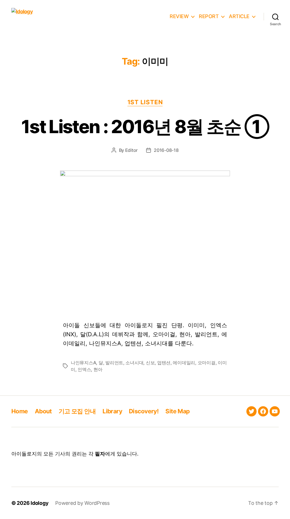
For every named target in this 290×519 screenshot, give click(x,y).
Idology (39, 503)
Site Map (177, 411)
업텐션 (163, 362)
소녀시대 (134, 362)
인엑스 (84, 369)
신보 (150, 362)
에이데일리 (184, 362)
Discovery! (144, 411)
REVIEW (179, 16)
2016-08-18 (166, 150)
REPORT (209, 16)
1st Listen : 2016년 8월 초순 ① (145, 126)
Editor (131, 150)
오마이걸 (207, 362)
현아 (97, 369)
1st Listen (145, 102)
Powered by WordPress (82, 503)
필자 (100, 454)
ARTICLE (239, 16)
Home (19, 411)
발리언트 (114, 362)
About (43, 411)
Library (112, 411)
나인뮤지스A (83, 362)
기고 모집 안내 (77, 411)
